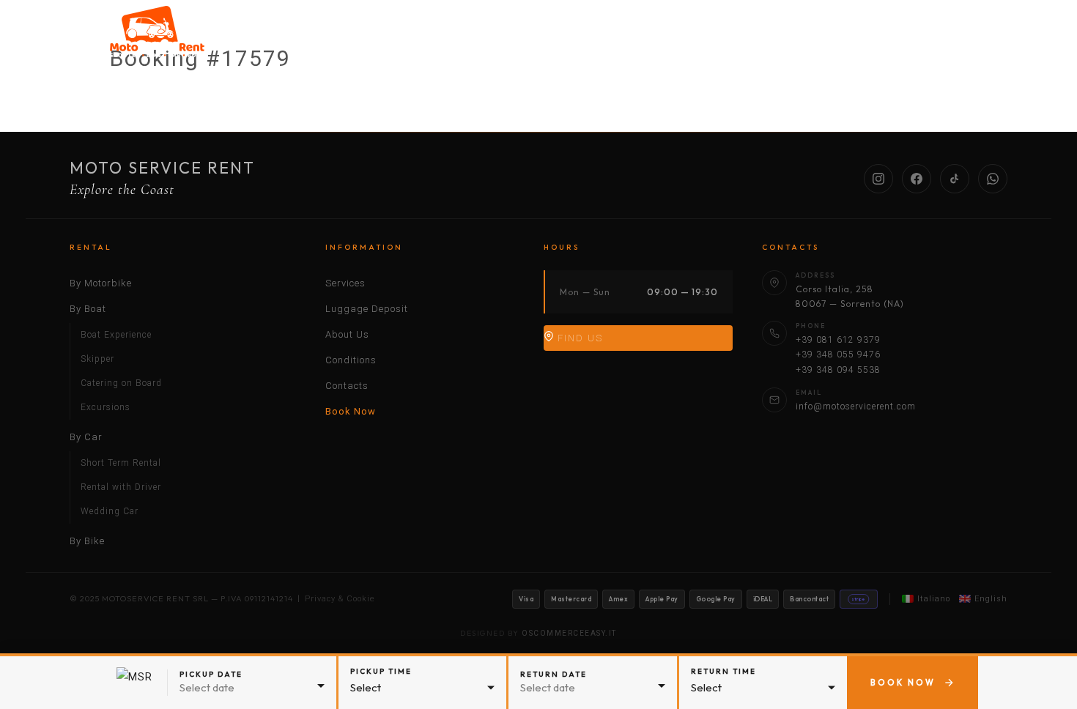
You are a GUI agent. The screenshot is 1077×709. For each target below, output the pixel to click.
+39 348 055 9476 (838, 354)
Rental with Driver (121, 487)
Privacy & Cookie (340, 599)
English (990, 599)
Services (748, 39)
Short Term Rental (121, 463)
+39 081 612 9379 (838, 340)
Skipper (97, 359)
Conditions (928, 39)
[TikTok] (954, 178)
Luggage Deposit (366, 308)
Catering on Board (121, 383)
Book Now (350, 411)
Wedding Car (109, 511)
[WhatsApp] (992, 178)
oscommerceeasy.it (569, 633)
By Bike (670, 39)
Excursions (105, 407)
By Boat (516, 39)
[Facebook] (916, 178)
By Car (594, 39)
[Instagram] (878, 178)
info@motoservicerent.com (856, 406)
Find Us (578, 338)
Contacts (347, 385)
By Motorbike (425, 39)
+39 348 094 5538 (838, 370)
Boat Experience (116, 335)
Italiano (933, 599)
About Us (837, 39)
